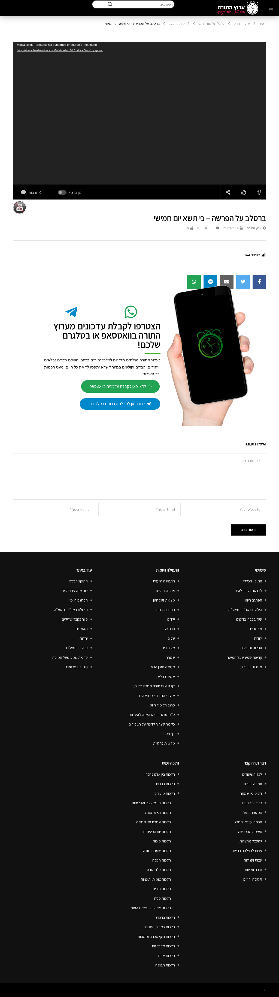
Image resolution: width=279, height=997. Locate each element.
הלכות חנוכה (161, 860)
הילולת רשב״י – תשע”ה (245, 609)
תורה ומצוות (253, 869)
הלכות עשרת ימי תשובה (153, 822)
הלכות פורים (162, 888)
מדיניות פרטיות (251, 666)
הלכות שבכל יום (163, 946)
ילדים (171, 619)
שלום (171, 638)
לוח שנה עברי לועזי (248, 590)
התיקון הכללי (252, 581)
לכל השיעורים (252, 774)
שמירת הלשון (165, 676)
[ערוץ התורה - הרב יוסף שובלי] (237, 8)
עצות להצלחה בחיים (247, 850)
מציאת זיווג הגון (164, 600)
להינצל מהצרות (250, 841)
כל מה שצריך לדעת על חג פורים (152, 724)
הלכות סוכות (162, 841)
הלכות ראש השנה (158, 812)
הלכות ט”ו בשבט (159, 869)
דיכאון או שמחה (251, 793)
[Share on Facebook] (259, 282)
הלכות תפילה (165, 965)
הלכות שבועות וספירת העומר (150, 907)
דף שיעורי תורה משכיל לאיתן (154, 686)
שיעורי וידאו (241, 23)
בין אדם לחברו (252, 802)
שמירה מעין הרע (163, 666)
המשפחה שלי (252, 812)
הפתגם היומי (253, 600)
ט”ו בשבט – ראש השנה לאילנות (152, 714)
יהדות (258, 638)
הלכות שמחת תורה (157, 850)
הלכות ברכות (165, 783)
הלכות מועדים (164, 793)
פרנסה (170, 628)
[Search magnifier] (110, 4)
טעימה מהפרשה (250, 831)
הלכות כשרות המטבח (159, 927)
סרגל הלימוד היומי (211, 23)
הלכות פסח (162, 898)
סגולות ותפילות (251, 647)
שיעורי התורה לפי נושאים (157, 695)
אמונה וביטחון (165, 590)
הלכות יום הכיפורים (157, 831)
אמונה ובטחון (253, 783)
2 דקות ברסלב (179, 23)
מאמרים (256, 628)
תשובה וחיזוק (252, 879)
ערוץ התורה (254, 228)
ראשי (262, 23)
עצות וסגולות (253, 860)
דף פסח (169, 733)
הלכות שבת (166, 955)
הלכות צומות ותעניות (156, 879)
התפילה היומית (164, 581)
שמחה (170, 657)
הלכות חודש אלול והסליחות (151, 802)
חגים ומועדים (165, 609)
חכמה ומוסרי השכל (248, 822)
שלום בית (168, 647)
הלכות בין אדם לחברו (160, 774)
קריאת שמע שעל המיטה (244, 657)
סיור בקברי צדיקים (249, 619)
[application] (139, 113)
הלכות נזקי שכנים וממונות (156, 936)
